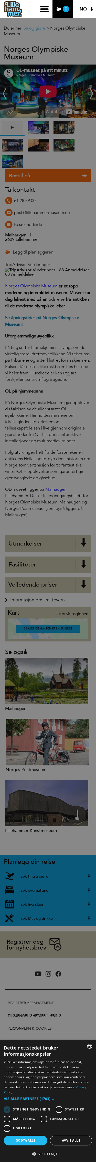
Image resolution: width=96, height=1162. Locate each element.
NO (83, 9)
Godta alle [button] (26, 1140)
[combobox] (89, 1046)
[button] (48, 1099)
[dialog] (48, 1101)
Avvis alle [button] (71, 1140)
